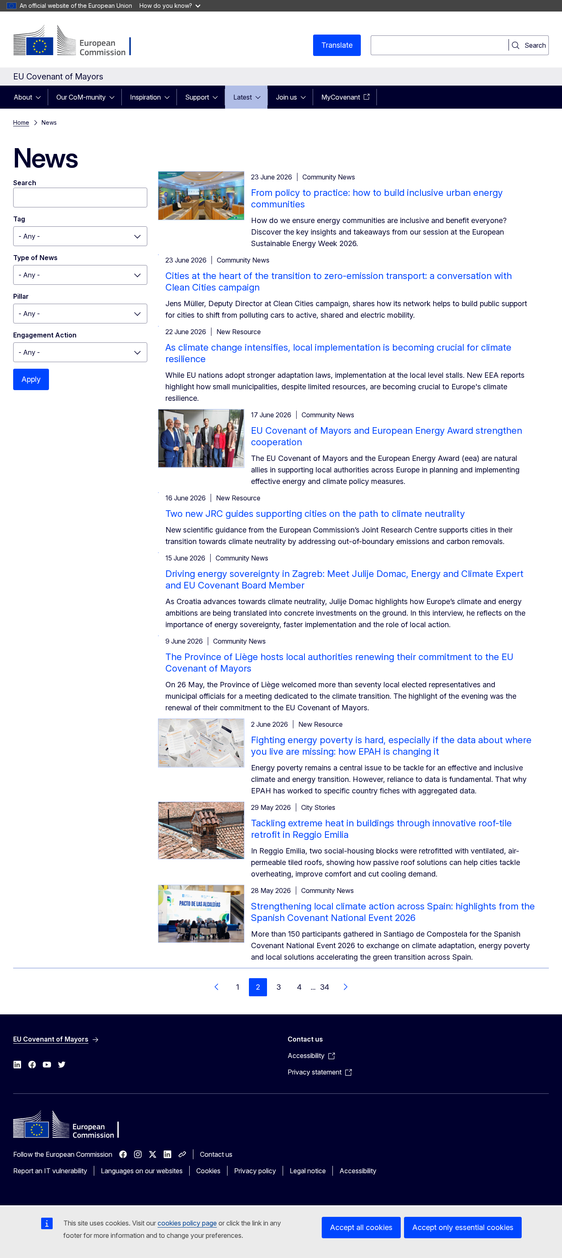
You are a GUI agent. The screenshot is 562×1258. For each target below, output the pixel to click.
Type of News (35, 257)
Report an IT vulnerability (50, 1171)
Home (21, 122)
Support (197, 97)
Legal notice (308, 1171)
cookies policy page (187, 1223)
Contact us (216, 1154)
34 (324, 987)
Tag (19, 219)
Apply (31, 379)
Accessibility (357, 1171)
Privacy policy (255, 1171)
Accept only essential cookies (462, 1227)
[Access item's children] (41, 97)
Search (24, 183)
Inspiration (145, 97)
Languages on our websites (142, 1171)
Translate (337, 45)
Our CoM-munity (81, 97)
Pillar (21, 296)
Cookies (208, 1171)
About (23, 97)
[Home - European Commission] (79, 41)
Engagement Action (45, 335)
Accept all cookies (361, 1227)
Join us (286, 97)
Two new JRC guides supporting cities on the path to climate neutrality (315, 513)
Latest (242, 97)
